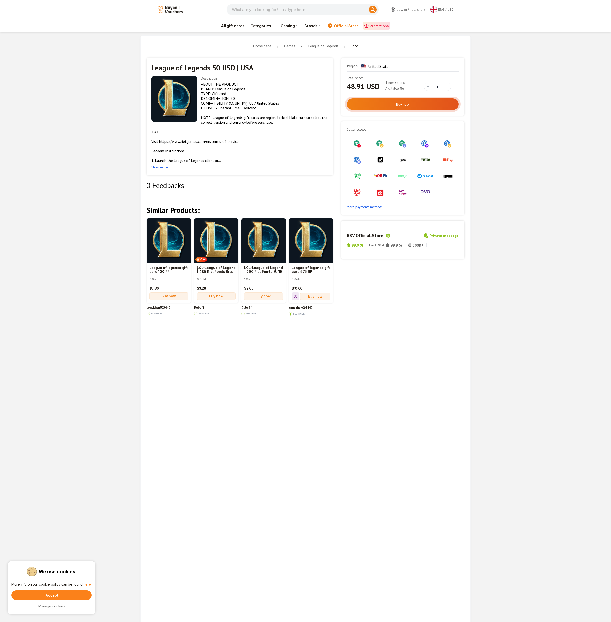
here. (88, 584)
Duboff (199, 308)
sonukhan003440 (158, 308)
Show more (159, 167)
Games (289, 45)
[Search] (373, 9)
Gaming (288, 25)
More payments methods (365, 207)
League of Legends (323, 45)
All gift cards (233, 25)
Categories (260, 25)
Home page (262, 45)
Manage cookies (51, 606)
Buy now (169, 296)
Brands (311, 25)
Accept (51, 595)
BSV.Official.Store (365, 235)
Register (417, 9)
